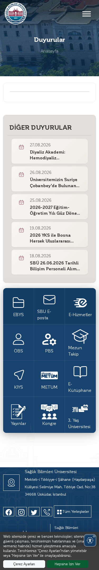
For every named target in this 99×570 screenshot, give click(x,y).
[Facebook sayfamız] (8, 511)
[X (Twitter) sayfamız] (34, 511)
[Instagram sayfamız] (21, 511)
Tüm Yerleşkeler (76, 511)
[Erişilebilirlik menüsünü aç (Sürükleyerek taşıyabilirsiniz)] (90, 540)
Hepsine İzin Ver (67, 564)
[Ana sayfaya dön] (16, 12)
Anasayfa (50, 50)
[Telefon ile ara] (46, 511)
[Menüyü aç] (86, 13)
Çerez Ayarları (24, 564)
